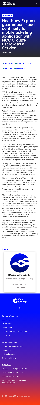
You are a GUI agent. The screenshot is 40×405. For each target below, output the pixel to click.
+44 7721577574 (20, 288)
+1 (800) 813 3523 (18, 373)
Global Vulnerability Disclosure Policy (15, 331)
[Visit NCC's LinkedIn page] (20, 308)
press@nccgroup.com (20, 284)
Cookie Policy (7, 328)
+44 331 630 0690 (8, 383)
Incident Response (8, 354)
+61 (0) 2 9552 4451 (13, 377)
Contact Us (6, 335)
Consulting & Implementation (12, 346)
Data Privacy (6, 320)
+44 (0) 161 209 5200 (19, 369)
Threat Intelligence (9, 358)
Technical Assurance (9, 342)
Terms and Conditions (10, 316)
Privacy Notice (7, 324)
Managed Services (8, 350)
